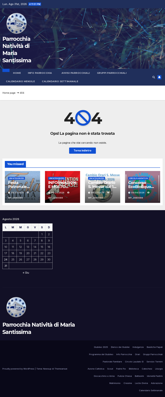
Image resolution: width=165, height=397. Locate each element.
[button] (153, 77)
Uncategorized (16, 178)
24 (5, 259)
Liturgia (159, 368)
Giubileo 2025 (101, 347)
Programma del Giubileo (101, 354)
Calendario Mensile (20, 81)
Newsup (47, 368)
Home (17, 73)
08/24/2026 (58, 192)
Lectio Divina (141, 383)
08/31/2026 (17, 192)
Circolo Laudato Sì (134, 361)
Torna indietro (82, 150)
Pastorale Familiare (112, 361)
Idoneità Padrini (155, 376)
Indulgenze (138, 347)
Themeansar (60, 368)
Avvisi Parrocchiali (76, 73)
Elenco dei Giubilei (120, 347)
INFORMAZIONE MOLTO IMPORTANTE (62, 186)
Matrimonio (115, 383)
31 (6, 265)
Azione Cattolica (96, 368)
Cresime (128, 383)
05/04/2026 (138, 192)
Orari (137, 354)
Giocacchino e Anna (104, 376)
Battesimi (139, 376)
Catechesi (147, 368)
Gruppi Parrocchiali (112, 73)
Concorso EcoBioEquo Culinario (139, 186)
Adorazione (157, 383)
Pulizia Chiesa (125, 376)
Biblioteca (134, 368)
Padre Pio (121, 368)
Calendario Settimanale (60, 81)
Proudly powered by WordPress (18, 368)
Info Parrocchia (40, 73)
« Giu (26, 272)
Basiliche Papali (155, 347)
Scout (110, 368)
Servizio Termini (155, 361)
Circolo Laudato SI (138, 178)
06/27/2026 (98, 192)
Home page (8, 92)
